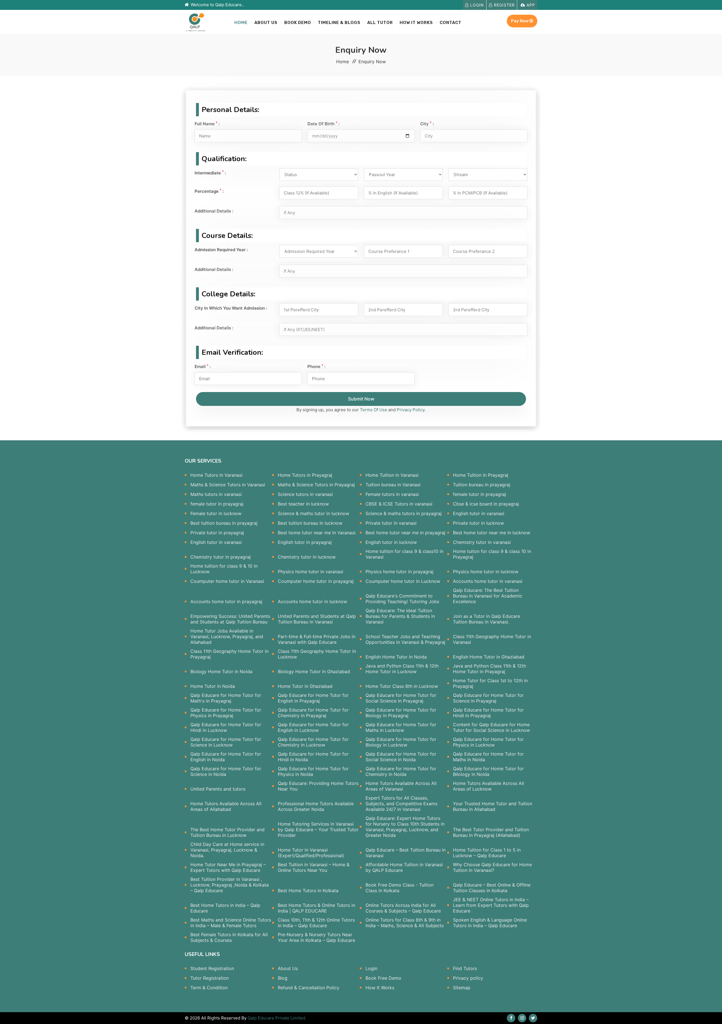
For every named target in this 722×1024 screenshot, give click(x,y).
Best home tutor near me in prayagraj (405, 532)
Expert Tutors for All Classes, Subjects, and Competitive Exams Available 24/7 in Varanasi (401, 803)
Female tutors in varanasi (392, 494)
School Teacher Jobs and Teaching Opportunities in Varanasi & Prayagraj (405, 639)
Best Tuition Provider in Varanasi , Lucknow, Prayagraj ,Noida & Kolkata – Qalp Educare (229, 884)
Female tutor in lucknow (215, 513)
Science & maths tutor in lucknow (313, 513)
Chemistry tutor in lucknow (307, 557)
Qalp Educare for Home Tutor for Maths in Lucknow (401, 727)
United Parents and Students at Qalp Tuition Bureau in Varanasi (317, 619)
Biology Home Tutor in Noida (221, 671)
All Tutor (380, 22)
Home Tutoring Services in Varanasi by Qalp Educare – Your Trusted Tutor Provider (318, 829)
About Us (266, 22)
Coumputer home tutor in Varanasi (227, 581)
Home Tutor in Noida (212, 686)
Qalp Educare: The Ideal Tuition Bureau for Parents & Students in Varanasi (400, 616)
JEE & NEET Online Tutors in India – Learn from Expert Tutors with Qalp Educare (491, 905)
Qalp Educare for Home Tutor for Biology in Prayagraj (401, 712)
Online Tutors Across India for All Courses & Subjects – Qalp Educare (403, 908)
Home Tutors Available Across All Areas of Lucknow (488, 786)
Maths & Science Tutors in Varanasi (227, 484)
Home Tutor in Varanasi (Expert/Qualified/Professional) (311, 852)
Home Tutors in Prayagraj (305, 475)
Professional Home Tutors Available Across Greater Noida (316, 806)
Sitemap (461, 987)
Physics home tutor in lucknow (485, 571)
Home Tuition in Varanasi (392, 475)
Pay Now (520, 20)
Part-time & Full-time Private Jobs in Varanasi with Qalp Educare (316, 639)
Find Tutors (465, 968)
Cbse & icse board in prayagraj (486, 504)
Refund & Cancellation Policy (308, 987)
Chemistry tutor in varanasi (482, 542)
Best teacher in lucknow (303, 504)
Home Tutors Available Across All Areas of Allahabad (225, 806)
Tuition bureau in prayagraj (481, 484)
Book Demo (297, 22)
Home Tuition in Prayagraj (480, 475)
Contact (450, 22)
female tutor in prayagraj (479, 494)
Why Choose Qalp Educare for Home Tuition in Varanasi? (492, 867)
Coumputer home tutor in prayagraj (316, 581)
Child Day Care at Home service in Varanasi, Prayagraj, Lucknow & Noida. (227, 849)
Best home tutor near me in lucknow (491, 532)
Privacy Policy (410, 409)
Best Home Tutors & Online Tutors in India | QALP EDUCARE (316, 908)
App (530, 5)
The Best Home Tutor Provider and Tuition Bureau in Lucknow (227, 832)
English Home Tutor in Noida (396, 657)
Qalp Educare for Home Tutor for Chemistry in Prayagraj (313, 712)
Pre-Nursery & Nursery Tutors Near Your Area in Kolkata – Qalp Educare (316, 937)
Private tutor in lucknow (478, 523)
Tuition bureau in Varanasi (393, 484)
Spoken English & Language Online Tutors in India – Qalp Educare (490, 922)
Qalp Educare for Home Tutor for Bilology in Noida (488, 771)
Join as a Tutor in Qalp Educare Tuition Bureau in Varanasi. (486, 619)
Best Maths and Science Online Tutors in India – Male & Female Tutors (230, 922)
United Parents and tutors (217, 789)
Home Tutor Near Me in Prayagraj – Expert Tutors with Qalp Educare (228, 867)
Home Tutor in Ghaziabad (305, 686)
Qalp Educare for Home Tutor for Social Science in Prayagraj (401, 698)
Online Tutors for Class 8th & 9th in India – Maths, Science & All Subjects (405, 922)
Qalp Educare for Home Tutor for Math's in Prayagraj (225, 698)
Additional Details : (214, 211)
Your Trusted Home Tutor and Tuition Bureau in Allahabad (492, 806)
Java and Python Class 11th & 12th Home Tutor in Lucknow (402, 668)
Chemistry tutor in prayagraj (220, 557)
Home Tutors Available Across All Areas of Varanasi (401, 786)
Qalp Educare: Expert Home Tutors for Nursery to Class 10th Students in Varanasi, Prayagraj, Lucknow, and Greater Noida (405, 826)
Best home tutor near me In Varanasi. (317, 532)
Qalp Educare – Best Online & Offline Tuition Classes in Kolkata (492, 887)
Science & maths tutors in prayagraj (404, 513)
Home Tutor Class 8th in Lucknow (402, 686)
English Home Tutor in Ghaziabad (488, 657)
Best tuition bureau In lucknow (310, 523)
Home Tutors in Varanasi (216, 475)
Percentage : (209, 191)
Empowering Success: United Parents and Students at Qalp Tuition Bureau (230, 619)
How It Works (380, 987)
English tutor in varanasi (478, 513)
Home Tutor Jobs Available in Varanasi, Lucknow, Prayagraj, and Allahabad (226, 636)
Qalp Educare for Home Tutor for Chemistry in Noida (401, 771)
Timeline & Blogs (339, 22)
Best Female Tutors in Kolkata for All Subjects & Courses (229, 937)
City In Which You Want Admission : (231, 308)
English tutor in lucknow (391, 542)
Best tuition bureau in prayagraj (223, 523)
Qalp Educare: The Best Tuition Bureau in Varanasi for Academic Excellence (487, 595)
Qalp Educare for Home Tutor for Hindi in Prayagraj (488, 712)
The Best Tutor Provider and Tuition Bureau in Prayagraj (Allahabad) (491, 832)
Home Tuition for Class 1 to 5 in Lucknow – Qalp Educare (487, 852)
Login (476, 5)
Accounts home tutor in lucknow (312, 601)
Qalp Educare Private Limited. (277, 1018)
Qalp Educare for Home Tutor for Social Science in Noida (401, 756)
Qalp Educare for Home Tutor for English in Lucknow (313, 727)
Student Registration (212, 968)
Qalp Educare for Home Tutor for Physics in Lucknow (488, 742)
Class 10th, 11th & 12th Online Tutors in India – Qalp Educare (316, 922)
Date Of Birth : (323, 124)
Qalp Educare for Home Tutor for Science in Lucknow (225, 742)
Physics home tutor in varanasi (310, 571)
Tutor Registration (209, 978)
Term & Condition (209, 987)
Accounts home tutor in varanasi (487, 581)
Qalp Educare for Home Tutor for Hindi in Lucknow (225, 727)
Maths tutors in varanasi (216, 494)
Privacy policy (468, 978)
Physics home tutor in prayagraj (399, 571)
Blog (282, 978)
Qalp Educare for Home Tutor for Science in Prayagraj (488, 698)
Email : (203, 366)
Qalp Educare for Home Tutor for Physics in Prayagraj (225, 712)
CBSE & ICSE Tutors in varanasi (399, 504)
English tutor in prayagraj (305, 542)
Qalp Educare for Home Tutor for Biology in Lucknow (401, 742)
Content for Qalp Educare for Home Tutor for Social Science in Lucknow (491, 727)
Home (241, 22)
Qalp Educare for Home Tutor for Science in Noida (225, 771)
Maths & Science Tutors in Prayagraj (316, 484)
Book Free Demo (383, 978)
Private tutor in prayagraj (217, 532)
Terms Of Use (374, 409)
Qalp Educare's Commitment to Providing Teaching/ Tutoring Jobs (402, 598)
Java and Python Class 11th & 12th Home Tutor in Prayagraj (489, 668)
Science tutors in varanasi (305, 494)
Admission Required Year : (221, 249)
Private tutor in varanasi (391, 523)
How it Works (416, 22)
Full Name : (207, 124)
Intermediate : (210, 173)
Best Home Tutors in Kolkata (308, 890)
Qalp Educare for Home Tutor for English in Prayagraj (313, 698)
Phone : (316, 366)
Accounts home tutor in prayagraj (226, 601)
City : (427, 124)
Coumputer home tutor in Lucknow (403, 581)
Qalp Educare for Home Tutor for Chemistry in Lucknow (313, 742)
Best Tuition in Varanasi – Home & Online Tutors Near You (313, 867)
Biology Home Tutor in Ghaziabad (314, 671)
